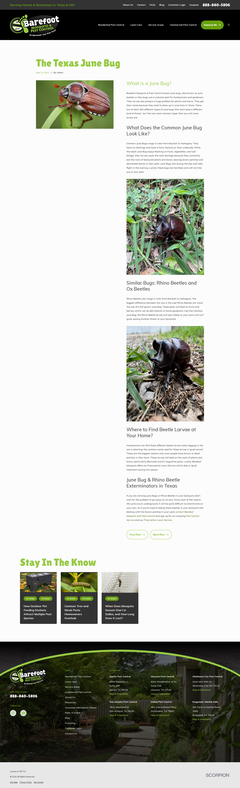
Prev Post (135, 534)
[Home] (35, 25)
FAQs (152, 4)
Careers (141, 4)
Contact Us (210, 24)
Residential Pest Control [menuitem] (111, 24)
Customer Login (176, 4)
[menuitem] (14, 782)
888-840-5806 (216, 5)
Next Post (159, 534)
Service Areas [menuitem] (156, 24)
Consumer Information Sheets (80, 707)
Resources (70, 702)
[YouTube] (23, 713)
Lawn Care (71, 681)
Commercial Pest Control (78, 692)
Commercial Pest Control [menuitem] (183, 24)
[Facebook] (13, 713)
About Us (128, 4)
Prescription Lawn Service (158, 520)
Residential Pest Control (78, 676)
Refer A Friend (72, 712)
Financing (70, 723)
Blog (161, 4)
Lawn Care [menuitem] (136, 24)
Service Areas (72, 686)
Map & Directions (119, 693)
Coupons (194, 4)
